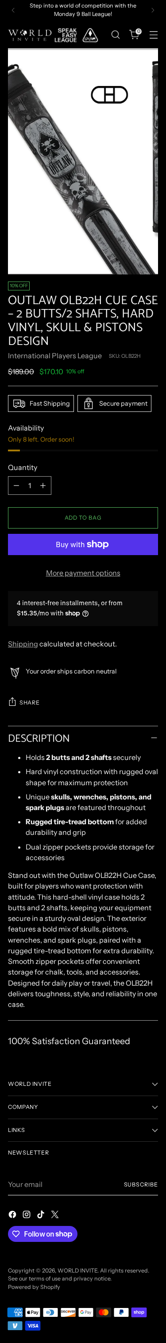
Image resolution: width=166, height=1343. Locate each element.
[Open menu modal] (153, 35)
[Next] (152, 10)
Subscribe (141, 1184)
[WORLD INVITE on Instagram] (27, 1216)
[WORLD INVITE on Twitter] (55, 1216)
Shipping (23, 643)
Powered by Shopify (34, 1287)
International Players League (55, 355)
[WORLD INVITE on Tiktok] (41, 1216)
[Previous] (13, 10)
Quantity (22, 467)
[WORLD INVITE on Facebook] (13, 1216)
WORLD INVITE (77, 1270)
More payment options (83, 572)
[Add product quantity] (43, 485)
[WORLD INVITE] (56, 35)
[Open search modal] (115, 35)
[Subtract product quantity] (16, 485)
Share (29, 702)
